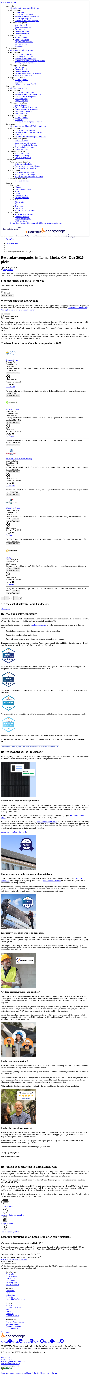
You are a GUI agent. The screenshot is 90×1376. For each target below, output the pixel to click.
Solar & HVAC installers (24, 215)
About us (18, 187)
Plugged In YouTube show (25, 210)
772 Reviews (10, 535)
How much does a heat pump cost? (28, 94)
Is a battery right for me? (24, 56)
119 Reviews (10, 584)
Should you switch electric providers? (29, 177)
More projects (50, 236)
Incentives (18, 46)
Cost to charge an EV (23, 158)
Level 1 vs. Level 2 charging (25, 143)
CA (7, 248)
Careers (18, 193)
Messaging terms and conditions (13, 1362)
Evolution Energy (12, 360)
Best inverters (20, 29)
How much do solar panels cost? (27, 16)
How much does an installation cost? (28, 132)
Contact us (9, 1314)
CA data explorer (12, 243)
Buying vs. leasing (22, 40)
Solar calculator (20, 12)
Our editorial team (21, 196)
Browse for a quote (13, 373)
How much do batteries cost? (25, 59)
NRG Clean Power (13, 508)
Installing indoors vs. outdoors (26, 147)
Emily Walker (8, 270)
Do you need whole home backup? (28, 73)
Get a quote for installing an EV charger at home (28, 126)
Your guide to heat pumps (24, 92)
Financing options (21, 38)
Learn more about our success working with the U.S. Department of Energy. (29, 1373)
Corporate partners (22, 217)
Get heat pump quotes (18, 88)
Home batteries (17, 236)
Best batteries (20, 67)
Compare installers (22, 33)
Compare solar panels (23, 27)
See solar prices (7, 295)
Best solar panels (21, 25)
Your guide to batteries (23, 54)
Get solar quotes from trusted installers (24, 8)
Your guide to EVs (22, 153)
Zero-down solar (21, 44)
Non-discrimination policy (10, 1364)
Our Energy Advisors (23, 189)
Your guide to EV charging (25, 130)
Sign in (72, 237)
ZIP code (5, 290)
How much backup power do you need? (30, 61)
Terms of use (5, 1357)
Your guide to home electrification (27, 166)
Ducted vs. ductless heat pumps (26, 109)
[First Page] (2, 598)
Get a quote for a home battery (21, 50)
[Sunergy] (11, 556)
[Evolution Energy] (11, 358)
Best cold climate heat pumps (26, 107)
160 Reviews (10, 436)
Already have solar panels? (25, 63)
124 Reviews (10, 387)
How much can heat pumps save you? (29, 122)
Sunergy (9, 558)
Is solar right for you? (23, 19)
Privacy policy (6, 1359)
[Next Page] (15, 598)
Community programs (23, 219)
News (17, 204)
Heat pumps (29, 236)
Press (17, 191)
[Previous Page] (6, 598)
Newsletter (19, 208)
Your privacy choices (11, 1366)
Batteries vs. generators (23, 75)
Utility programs (21, 221)
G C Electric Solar (12, 409)
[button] (22, 1243)
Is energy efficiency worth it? (26, 168)
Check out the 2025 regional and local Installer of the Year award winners (28, 747)
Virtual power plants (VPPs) (25, 84)
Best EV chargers (21, 141)
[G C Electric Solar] (11, 408)
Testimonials (19, 206)
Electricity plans (11, 1283)
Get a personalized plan (23, 164)
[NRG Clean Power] (11, 507)
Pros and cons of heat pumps (25, 97)
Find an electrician (22, 181)
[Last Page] (20, 598)
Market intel (19, 202)
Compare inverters (22, 31)
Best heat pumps (21, 105)
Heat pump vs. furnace (23, 111)
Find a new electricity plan (25, 172)
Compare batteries (21, 69)
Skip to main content (8, 2)
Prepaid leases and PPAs (24, 42)
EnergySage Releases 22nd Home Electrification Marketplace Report (35, 223)
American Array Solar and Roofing (19, 459)
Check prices (6, 609)
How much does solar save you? (27, 21)
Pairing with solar (21, 101)
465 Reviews (10, 486)
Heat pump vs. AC (22, 113)
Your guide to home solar (24, 14)
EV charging (39, 236)
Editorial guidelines (22, 198)
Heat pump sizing (21, 99)
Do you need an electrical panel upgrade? (30, 137)
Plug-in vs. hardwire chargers (26, 145)
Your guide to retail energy (25, 174)
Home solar (6, 236)
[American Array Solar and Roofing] (11, 457)
